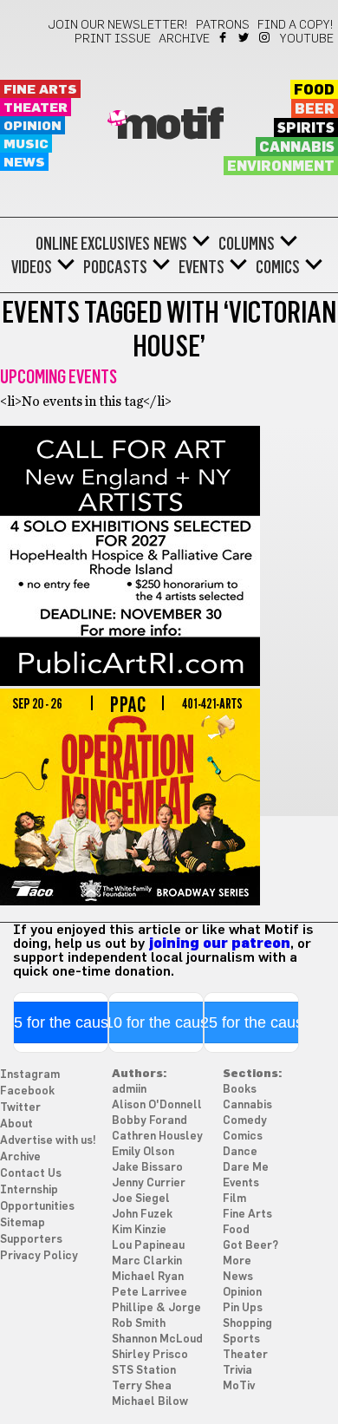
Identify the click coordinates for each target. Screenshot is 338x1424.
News (24, 162)
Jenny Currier (148, 1183)
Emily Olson (143, 1152)
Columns (246, 243)
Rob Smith (139, 1323)
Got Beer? (250, 1245)
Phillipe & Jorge (156, 1308)
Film (234, 1199)
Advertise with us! (48, 1140)
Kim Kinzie (139, 1230)
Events (201, 267)
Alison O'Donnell (157, 1105)
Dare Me (246, 1167)
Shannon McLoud (157, 1339)
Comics (278, 267)
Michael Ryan (148, 1277)
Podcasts (115, 267)
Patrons (223, 25)
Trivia (237, 1370)
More (237, 1261)
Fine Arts (40, 89)
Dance (240, 1152)
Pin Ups (243, 1308)
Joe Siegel (141, 1199)
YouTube (307, 39)
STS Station (144, 1370)
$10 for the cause (156, 1022)
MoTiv (239, 1386)
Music (26, 144)
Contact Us (31, 1173)
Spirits (306, 128)
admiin (129, 1089)
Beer (315, 109)
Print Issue (113, 39)
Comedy (245, 1121)
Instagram (265, 37)
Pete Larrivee (149, 1292)
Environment (281, 166)
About (16, 1124)
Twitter (244, 37)
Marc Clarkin (147, 1261)
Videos (31, 267)
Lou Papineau (148, 1245)
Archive (184, 39)
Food (314, 90)
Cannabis (297, 147)
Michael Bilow (150, 1402)
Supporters (31, 1239)
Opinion (32, 126)
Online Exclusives (93, 243)
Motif (169, 125)
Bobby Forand (149, 1121)
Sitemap (22, 1223)
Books (240, 1089)
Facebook (224, 37)
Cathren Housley (157, 1136)
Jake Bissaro (147, 1167)
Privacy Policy (39, 1256)
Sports (241, 1339)
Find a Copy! (295, 25)
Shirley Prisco (150, 1355)
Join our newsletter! (118, 25)
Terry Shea (142, 1386)
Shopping (247, 1323)
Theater (35, 107)
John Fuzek (142, 1214)
